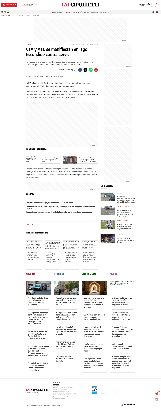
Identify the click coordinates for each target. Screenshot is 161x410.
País (101, 391)
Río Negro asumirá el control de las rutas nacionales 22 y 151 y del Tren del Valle (125, 213)
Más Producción (85, 12)
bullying (14, 16)
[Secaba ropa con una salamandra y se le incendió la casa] (108, 238)
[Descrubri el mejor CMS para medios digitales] (128, 406)
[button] (2, 12)
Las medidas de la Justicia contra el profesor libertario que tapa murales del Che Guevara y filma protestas (89, 256)
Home (54, 12)
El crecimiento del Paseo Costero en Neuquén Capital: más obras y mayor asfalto (38, 366)
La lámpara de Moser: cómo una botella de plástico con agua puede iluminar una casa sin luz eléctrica (94, 363)
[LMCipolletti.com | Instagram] (153, 12)
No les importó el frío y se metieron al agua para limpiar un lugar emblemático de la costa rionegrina (71, 256)
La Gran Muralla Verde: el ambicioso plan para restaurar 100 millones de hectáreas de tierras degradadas (94, 331)
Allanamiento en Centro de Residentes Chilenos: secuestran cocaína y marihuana (65, 345)
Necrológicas (104, 12)
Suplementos (103, 393)
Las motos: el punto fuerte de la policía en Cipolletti (64, 358)
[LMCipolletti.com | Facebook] (146, 12)
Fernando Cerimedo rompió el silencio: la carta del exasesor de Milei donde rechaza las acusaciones (122, 331)
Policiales (68, 12)
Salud (119, 193)
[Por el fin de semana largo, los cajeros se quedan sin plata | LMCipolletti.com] (33, 160)
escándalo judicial (24, 16)
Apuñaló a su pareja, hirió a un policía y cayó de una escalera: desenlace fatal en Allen (66, 301)
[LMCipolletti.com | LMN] (28, 5)
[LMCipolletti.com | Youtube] (157, 12)
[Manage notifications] (156, 399)
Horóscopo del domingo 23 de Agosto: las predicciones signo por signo (93, 347)
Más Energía (95, 12)
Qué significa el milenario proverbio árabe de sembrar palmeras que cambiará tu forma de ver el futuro (94, 302)
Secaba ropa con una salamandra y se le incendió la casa (126, 240)
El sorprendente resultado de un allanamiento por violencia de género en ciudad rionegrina (66, 315)
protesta (82, 44)
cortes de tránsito (38, 16)
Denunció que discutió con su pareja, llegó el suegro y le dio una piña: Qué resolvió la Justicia (87, 160)
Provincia (76, 12)
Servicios (115, 393)
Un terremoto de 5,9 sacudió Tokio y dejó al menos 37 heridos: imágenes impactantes (121, 315)
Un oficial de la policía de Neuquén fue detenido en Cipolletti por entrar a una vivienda (66, 330)
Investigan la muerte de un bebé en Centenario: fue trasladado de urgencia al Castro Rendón (38, 334)
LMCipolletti (73, 44)
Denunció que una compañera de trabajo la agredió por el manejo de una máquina (59, 212)
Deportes (103, 389)
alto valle (120, 235)
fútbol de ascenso (122, 221)
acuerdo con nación (123, 207)
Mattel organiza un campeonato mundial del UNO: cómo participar (122, 346)
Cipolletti (60, 12)
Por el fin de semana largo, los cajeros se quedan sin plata (50, 159)
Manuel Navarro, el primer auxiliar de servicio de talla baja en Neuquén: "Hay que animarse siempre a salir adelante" (38, 350)
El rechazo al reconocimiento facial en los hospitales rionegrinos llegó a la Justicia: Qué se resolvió (126, 199)
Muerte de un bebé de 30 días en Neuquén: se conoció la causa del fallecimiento (38, 301)
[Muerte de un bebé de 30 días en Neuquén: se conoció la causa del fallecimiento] (38, 288)
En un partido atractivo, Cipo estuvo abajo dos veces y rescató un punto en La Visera (125, 227)
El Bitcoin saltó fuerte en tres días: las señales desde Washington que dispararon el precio (122, 301)
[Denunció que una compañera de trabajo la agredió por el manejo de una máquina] (34, 245)
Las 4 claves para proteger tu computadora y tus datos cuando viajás (94, 317)
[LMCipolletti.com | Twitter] (150, 12)
